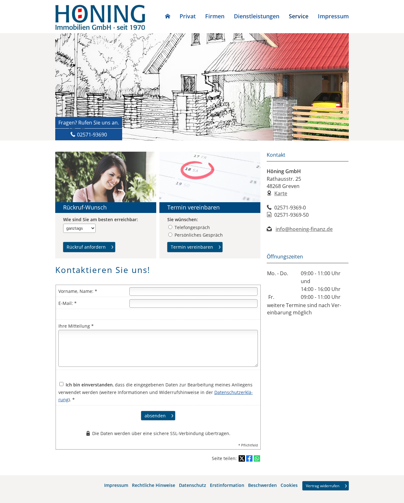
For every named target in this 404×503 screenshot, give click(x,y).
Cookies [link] (289, 485)
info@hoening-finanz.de (304, 229)
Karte (280, 193)
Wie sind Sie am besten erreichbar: (100, 219)
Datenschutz (192, 485)
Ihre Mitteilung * (76, 326)
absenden (155, 416)
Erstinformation (227, 485)
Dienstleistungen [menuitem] (256, 16)
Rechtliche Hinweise (153, 485)
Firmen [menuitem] (214, 16)
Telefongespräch (192, 227)
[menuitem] (167, 16)
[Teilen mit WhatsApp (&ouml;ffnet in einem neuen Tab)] (257, 458)
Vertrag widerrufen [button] (322, 485)
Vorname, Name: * (77, 291)
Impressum (116, 485)
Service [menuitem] (298, 16)
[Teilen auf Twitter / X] (242, 458)
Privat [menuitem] (188, 16)
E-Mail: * (67, 303)
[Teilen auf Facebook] (249, 458)
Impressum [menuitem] (333, 16)
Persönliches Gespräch (199, 235)
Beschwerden (262, 485)
